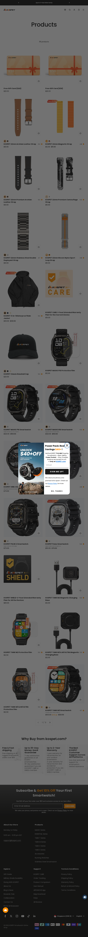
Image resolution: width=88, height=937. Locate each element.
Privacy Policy (52, 483)
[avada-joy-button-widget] (5, 910)
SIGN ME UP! (57, 471)
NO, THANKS (57, 491)
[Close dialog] (67, 445)
